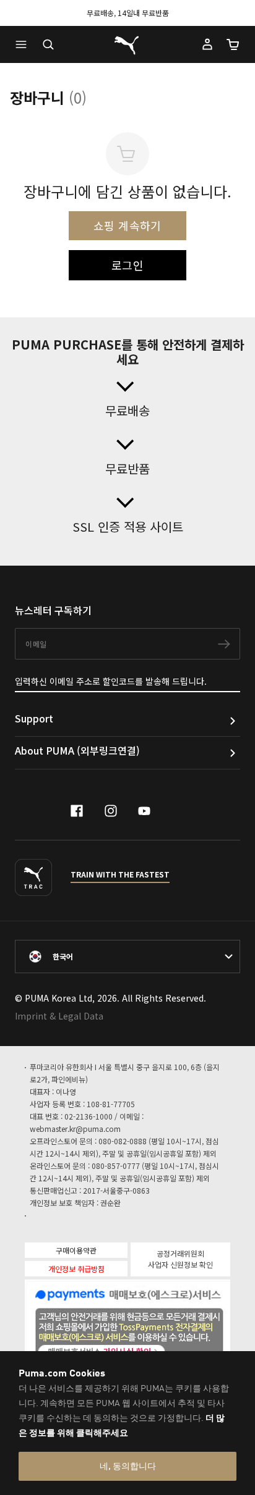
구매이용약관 (76, 1250)
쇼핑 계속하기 (127, 225)
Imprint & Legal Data (59, 1016)
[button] (24, 44)
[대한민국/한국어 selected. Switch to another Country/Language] (127, 956)
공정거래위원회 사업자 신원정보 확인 (180, 1259)
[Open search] (48, 44)
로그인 (127, 265)
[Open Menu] (24, 44)
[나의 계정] (207, 44)
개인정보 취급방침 (76, 1268)
